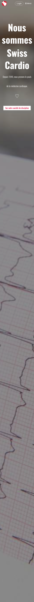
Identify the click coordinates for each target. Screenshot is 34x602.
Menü (29, 3)
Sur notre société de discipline (17, 108)
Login (19, 3)
